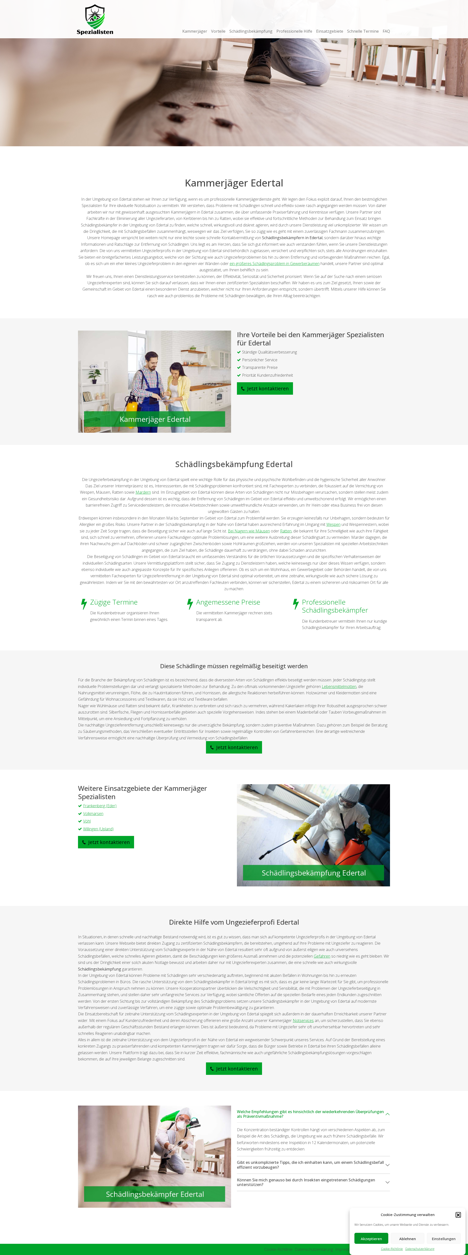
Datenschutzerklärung (419, 1249)
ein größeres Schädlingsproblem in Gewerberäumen (275, 263)
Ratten (286, 531)
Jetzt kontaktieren (267, 388)
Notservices (303, 1020)
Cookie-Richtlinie (392, 1249)
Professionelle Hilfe (294, 31)
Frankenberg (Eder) (100, 805)
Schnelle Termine (363, 31)
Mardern (143, 492)
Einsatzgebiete (329, 31)
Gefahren (322, 956)
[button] (458, 1214)
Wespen (333, 524)
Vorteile (218, 31)
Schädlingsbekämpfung (251, 31)
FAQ (386, 31)
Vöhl (87, 821)
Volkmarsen (93, 813)
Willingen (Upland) (98, 829)
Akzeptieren (371, 1238)
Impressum (345, 1249)
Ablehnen (407, 1238)
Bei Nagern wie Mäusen (249, 531)
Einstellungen (444, 1238)
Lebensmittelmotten (339, 686)
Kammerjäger (194, 31)
